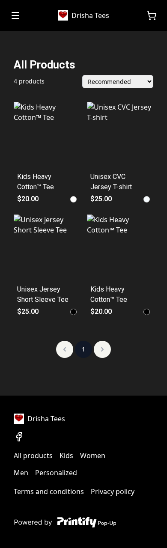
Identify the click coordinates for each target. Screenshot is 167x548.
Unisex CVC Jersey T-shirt (111, 182)
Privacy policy (112, 491)
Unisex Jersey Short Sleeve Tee (43, 294)
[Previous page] (64, 349)
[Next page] (102, 349)
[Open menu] (15, 15)
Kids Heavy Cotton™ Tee (35, 182)
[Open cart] (151, 15)
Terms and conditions (49, 491)
